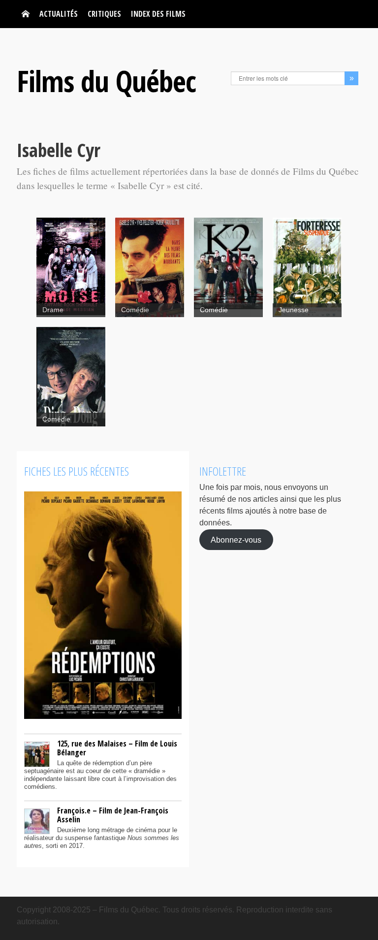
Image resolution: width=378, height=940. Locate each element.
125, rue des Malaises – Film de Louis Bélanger (117, 748)
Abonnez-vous (236, 539)
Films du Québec (106, 80)
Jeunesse (294, 310)
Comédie (135, 310)
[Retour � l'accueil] (25, 14)
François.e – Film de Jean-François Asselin (112, 815)
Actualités (58, 13)
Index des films (158, 13)
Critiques (104, 13)
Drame (52, 310)
